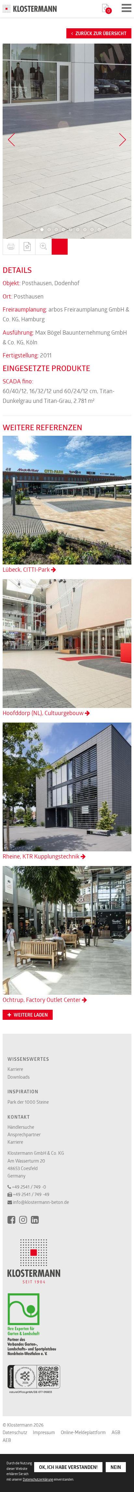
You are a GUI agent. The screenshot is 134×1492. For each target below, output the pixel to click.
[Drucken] (11, 247)
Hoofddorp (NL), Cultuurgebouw (44, 713)
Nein (116, 1467)
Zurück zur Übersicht (100, 33)
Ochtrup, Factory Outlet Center (42, 1000)
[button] (34, 229)
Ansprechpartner (24, 1134)
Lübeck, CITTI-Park (27, 569)
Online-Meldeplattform (83, 1432)
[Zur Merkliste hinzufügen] (27, 247)
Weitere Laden (30, 1015)
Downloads (18, 1077)
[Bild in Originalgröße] (43, 247)
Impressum (44, 1432)
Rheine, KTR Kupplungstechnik (42, 856)
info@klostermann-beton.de (41, 1202)
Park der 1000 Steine (28, 1102)
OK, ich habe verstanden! (68, 1467)
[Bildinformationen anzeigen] (59, 247)
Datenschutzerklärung (38, 1479)
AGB (116, 1432)
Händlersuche (20, 1127)
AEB (7, 1440)
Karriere (15, 1069)
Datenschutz (15, 1432)
